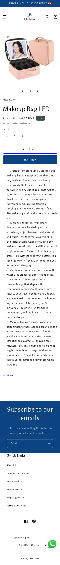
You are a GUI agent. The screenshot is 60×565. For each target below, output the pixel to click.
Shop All (11, 465)
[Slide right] (37, 91)
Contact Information (18, 473)
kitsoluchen (33, 559)
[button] (4, 17)
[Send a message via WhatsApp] (52, 544)
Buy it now (30, 159)
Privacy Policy (14, 481)
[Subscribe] (49, 443)
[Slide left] (22, 91)
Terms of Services (16, 505)
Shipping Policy (15, 497)
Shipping (6, 123)
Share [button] (10, 375)
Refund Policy (14, 489)
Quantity (7, 129)
